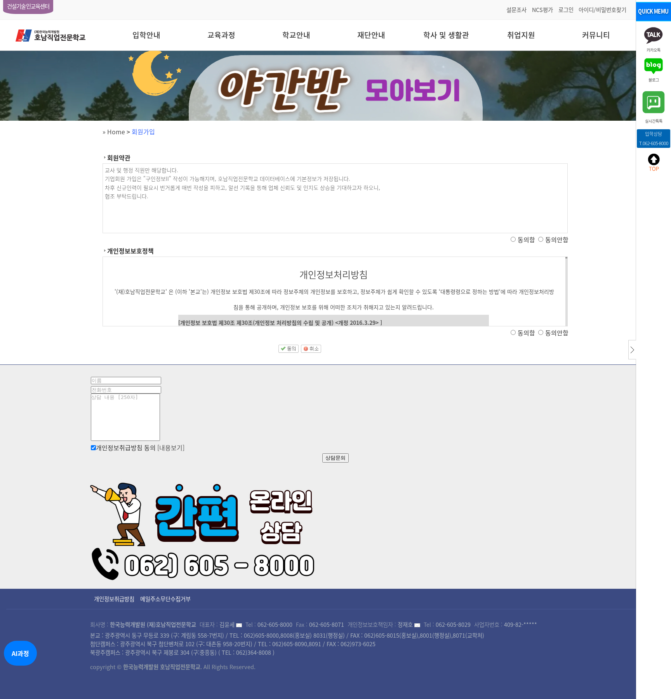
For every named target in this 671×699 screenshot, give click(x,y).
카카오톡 (654, 49)
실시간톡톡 (653, 120)
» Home (114, 131)
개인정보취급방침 (114, 599)
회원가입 (143, 131)
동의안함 (556, 239)
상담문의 (335, 458)
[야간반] (335, 86)
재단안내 (371, 34)
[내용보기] (170, 447)
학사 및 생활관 (446, 34)
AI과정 (20, 653)
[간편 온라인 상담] (203, 528)
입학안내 (146, 34)
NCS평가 (542, 9)
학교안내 (296, 34)
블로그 (653, 79)
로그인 (566, 9)
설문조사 (516, 9)
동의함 (526, 239)
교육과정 (221, 34)
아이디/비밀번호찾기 (602, 9)
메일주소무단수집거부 (165, 599)
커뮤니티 (596, 34)
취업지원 (521, 34)
